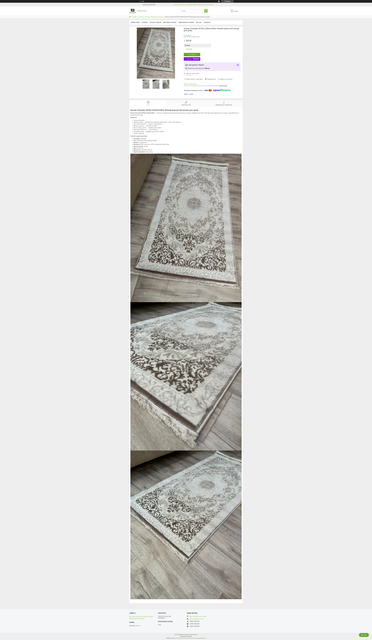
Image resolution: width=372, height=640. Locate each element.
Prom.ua (195, 634)
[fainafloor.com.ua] (132, 11)
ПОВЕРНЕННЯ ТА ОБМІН (186, 22)
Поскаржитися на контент (183, 638)
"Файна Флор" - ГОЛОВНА (139, 22)
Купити (193, 54)
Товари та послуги (138, 17)
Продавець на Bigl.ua (186, 636)
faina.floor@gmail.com (196, 619)
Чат (365, 635)
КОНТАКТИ (207, 22)
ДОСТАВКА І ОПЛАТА (169, 22)
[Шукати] (206, 11)
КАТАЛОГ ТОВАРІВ (155, 22)
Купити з (190, 59)
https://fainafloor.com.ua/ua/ (197, 616)
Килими (147, 17)
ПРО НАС (199, 22)
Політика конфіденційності (198, 638)
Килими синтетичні (157, 17)
